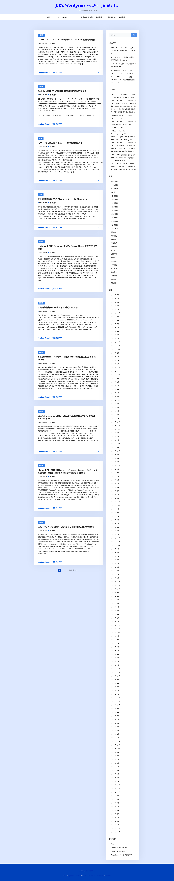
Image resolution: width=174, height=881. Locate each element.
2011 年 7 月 (115, 687)
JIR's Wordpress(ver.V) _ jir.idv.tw (87, 5)
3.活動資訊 (114, 229)
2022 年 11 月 (116, 371)
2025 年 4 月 (115, 331)
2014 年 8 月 (115, 553)
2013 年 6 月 (115, 603)
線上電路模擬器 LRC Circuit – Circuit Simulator (63, 199)
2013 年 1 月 (115, 622)
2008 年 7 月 (115, 716)
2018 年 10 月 (116, 451)
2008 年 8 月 (115, 712)
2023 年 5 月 (115, 357)
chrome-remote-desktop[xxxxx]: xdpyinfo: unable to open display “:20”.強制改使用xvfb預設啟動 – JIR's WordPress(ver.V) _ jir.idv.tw (123, 137)
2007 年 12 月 (116, 741)
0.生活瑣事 (114, 189)
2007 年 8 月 (115, 756)
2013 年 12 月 (116, 582)
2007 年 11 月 (116, 745)
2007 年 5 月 (115, 767)
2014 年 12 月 (116, 538)
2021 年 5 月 (115, 411)
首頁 (48, 17)
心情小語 (114, 243)
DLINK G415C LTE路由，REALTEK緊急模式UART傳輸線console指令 (66, 417)
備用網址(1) (100, 17)
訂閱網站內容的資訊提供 (119, 848)
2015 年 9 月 (115, 509)
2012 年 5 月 (115, 651)
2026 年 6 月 (115, 299)
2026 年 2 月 (115, 309)
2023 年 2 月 (115, 360)
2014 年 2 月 (115, 574)
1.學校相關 (114, 200)
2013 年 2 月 (115, 618)
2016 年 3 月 (115, 495)
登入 (112, 844)
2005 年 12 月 (116, 828)
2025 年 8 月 (115, 320)
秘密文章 (114, 272)
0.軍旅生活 (114, 192)
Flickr (64, 17)
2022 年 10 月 (116, 375)
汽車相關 (41, 35)
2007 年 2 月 (115, 778)
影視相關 (114, 239)
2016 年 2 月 (115, 498)
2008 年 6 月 (115, 720)
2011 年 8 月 (115, 683)
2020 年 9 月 (115, 433)
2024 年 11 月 (116, 346)
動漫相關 (114, 232)
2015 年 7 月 (115, 516)
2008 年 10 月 (116, 705)
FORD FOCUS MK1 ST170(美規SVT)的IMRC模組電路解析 (66, 39)
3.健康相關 (114, 218)
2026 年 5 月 (115, 302)
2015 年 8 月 (115, 513)
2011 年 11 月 (116, 672)
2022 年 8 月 (115, 382)
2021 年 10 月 (116, 400)
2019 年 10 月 (116, 444)
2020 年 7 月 (115, 440)
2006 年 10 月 (116, 792)
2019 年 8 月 (115, 447)
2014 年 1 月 (115, 578)
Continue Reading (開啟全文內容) (50, 73)
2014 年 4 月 (115, 567)
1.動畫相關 (114, 196)
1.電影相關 (114, 210)
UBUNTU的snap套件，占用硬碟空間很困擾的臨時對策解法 (66, 526)
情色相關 (114, 247)
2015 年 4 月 (115, 527)
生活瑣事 (114, 268)
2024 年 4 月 (115, 353)
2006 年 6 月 (115, 807)
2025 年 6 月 (115, 328)
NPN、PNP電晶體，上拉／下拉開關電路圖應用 (60, 142)
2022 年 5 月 (115, 393)
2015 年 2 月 (115, 531)
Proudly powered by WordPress (74, 876)
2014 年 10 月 (116, 545)
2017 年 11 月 (116, 466)
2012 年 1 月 (115, 665)
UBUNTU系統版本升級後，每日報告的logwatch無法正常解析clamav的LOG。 (123, 166)
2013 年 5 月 (115, 607)
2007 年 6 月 (115, 763)
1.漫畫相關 (114, 203)
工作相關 (114, 236)
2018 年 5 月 (115, 458)
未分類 (40, 138)
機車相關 (114, 261)
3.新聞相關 (114, 225)
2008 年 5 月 (115, 723)
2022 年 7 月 (115, 386)
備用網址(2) (112, 17)
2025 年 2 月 (115, 339)
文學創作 (114, 250)
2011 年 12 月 (116, 669)
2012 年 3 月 (115, 658)
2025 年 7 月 (115, 324)
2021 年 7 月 (115, 404)
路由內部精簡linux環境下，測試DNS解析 (58, 307)
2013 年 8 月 (115, 596)
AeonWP (107, 876)
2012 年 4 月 (115, 654)
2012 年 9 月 (115, 636)
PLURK (56, 17)
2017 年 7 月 (115, 476)
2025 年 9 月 (115, 317)
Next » (75, 570)
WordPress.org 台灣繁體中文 (121, 855)
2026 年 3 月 (115, 306)
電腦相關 (41, 241)
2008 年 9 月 (115, 709)
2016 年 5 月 (115, 487)
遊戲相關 (114, 276)
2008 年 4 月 (115, 727)
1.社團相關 (114, 207)
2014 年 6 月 (115, 560)
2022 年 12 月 (116, 368)
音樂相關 (114, 283)
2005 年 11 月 (116, 832)
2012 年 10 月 (116, 632)
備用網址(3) (123, 17)
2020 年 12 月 (116, 422)
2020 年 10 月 (116, 429)
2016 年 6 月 (115, 484)
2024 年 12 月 (116, 342)
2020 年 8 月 (115, 437)
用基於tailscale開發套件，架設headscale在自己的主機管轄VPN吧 (67, 358)
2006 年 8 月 (115, 799)
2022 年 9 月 (115, 378)
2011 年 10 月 (116, 676)
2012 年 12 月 (116, 625)
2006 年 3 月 (115, 818)
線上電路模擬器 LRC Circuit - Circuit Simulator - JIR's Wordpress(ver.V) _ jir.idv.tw (122, 118)
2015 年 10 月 (116, 505)
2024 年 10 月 (116, 349)
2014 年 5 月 (115, 564)
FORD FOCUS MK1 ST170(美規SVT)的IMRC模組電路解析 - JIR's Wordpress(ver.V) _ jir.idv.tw (123, 97)
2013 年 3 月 (115, 614)
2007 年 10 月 (116, 749)
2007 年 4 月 (115, 770)
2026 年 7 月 (115, 295)
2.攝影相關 (114, 214)
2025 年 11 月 (116, 313)
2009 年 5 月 (115, 691)
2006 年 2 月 (115, 821)
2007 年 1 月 (115, 781)
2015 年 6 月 (115, 520)
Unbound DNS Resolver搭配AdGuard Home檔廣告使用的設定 (67, 247)
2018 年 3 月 (115, 462)
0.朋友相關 (114, 185)
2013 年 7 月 (115, 600)
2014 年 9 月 (115, 549)
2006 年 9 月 (115, 796)
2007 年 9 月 (115, 752)
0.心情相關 (114, 181)
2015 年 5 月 (115, 524)
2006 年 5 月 (115, 810)
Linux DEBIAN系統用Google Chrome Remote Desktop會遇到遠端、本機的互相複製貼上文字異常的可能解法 (68, 471)
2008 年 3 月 (115, 730)
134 (70, 570)
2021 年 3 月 (115, 415)
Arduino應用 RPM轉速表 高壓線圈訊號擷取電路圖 (62, 91)
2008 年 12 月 (116, 698)
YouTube (74, 17)
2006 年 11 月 (116, 789)
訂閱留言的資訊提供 (118, 851)
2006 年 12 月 (116, 785)
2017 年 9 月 (115, 469)
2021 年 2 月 (115, 418)
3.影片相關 (114, 221)
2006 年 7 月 (115, 803)
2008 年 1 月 (115, 738)
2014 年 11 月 (116, 542)
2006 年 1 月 (115, 825)
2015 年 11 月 (116, 502)
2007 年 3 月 (115, 774)
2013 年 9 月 (115, 593)
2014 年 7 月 (115, 556)
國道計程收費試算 (87, 17)
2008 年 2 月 (115, 734)
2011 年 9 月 (115, 680)
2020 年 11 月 (116, 426)
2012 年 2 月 (115, 662)
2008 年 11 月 (116, 701)
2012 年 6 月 (115, 647)
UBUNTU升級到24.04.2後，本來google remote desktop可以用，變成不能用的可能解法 (123, 148)
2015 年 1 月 (115, 534)
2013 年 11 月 (116, 585)
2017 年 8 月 (115, 473)
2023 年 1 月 (115, 364)
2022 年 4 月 (115, 397)
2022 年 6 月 (115, 389)
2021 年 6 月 (115, 407)
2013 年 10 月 (116, 589)
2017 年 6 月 (115, 480)
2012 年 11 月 (116, 629)
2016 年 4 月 (115, 491)
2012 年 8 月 (115, 640)
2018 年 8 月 (115, 455)
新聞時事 (114, 254)
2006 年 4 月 (115, 814)
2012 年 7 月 (115, 643)
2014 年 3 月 (115, 571)
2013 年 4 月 (115, 611)
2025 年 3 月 (115, 335)
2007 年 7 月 (115, 760)
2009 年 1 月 (115, 694)
